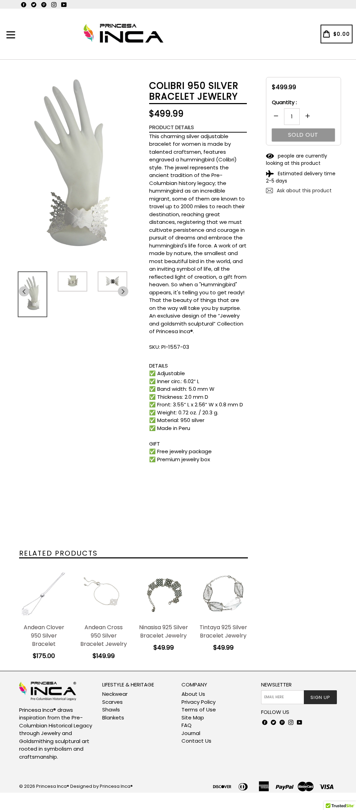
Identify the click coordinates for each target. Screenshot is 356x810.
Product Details (171, 127)
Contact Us (196, 740)
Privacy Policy (198, 702)
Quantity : (284, 102)
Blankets (113, 717)
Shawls (111, 709)
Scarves (112, 702)
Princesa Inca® (52, 786)
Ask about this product (303, 190)
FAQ (186, 725)
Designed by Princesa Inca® (101, 786)
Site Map (192, 717)
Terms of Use (198, 709)
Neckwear (115, 694)
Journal (190, 733)
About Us (193, 694)
